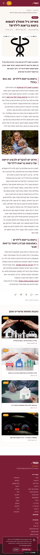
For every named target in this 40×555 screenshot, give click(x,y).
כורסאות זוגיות (34, 492)
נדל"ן (36, 500)
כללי (18, 492)
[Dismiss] (37, 552)
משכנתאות (35, 498)
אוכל (37, 478)
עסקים (17, 503)
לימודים (17, 495)
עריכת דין (35, 506)
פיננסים (17, 506)
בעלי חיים (35, 483)
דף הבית (35, 10)
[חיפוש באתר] (9, 3)
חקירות (17, 489)
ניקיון (17, 500)
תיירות (36, 512)
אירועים (36, 481)
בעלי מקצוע (15, 483)
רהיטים (36, 509)
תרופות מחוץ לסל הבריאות (16, 97)
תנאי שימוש (34, 532)
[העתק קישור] (15, 294)
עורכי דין (35, 503)
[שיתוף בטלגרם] (21, 294)
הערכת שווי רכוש (33, 489)
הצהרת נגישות (34, 534)
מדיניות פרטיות (33, 529)
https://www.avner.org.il (28, 281)
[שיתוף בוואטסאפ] (31, 294)
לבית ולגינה (35, 495)
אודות (36, 523)
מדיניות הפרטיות (26, 545)
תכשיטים (16, 512)
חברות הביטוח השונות (24, 265)
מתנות (17, 498)
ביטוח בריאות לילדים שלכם (27, 87)
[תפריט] (4, 3)
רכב (18, 509)
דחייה (16, 550)
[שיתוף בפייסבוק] (26, 294)
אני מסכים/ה (26, 550)
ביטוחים (29, 10)
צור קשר (35, 526)
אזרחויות (16, 478)
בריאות (36, 486)
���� (35, 515)
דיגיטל (17, 486)
